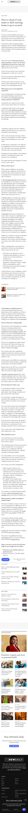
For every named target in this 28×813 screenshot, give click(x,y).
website (15, 348)
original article (15, 539)
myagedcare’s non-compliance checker (12, 331)
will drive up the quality (12, 520)
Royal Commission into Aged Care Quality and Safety (13, 64)
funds (24, 511)
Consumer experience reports (9, 374)
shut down (23, 319)
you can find (12, 513)
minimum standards (17, 110)
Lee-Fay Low (4, 29)
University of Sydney (14, 532)
